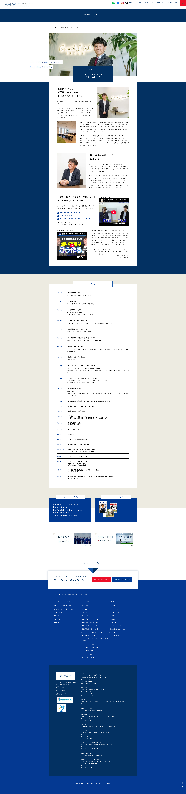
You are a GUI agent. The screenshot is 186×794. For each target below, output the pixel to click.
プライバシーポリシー (116, 625)
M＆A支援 (85, 615)
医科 (92, 629)
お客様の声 (145, 2)
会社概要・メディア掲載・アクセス (64, 609)
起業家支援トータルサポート (90, 619)
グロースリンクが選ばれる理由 (62, 605)
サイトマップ (114, 632)
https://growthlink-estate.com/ (94, 755)
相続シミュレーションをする (90, 625)
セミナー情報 (138, 2)
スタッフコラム (114, 612)
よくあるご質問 (114, 635)
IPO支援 (84, 612)
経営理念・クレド (59, 612)
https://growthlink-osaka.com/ (94, 710)
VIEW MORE (124, 509)
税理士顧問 (85, 605)
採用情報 (176, 2)
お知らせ (112, 619)
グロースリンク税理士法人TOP (60, 27)
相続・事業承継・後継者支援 (90, 622)
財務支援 (84, 609)
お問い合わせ (114, 622)
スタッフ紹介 (152, 2)
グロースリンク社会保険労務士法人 (92, 632)
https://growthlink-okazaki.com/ (94, 695)
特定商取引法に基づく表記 (117, 629)
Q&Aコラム (113, 615)
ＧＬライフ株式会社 (87, 635)
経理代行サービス (87, 657)
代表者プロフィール (162, 2)
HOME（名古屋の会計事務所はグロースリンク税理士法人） (72, 594)
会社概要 (170, 2)
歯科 (98, 629)
